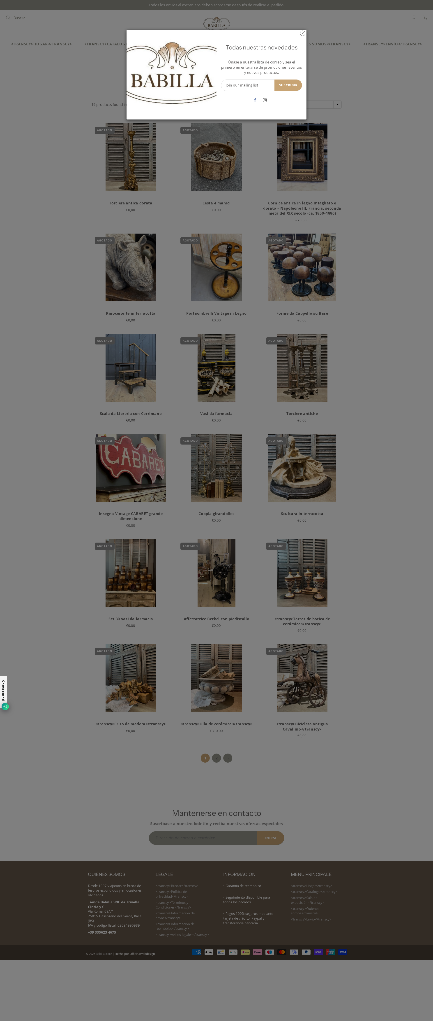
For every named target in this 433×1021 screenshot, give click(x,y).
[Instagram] (265, 100)
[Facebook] (255, 100)
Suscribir (288, 85)
